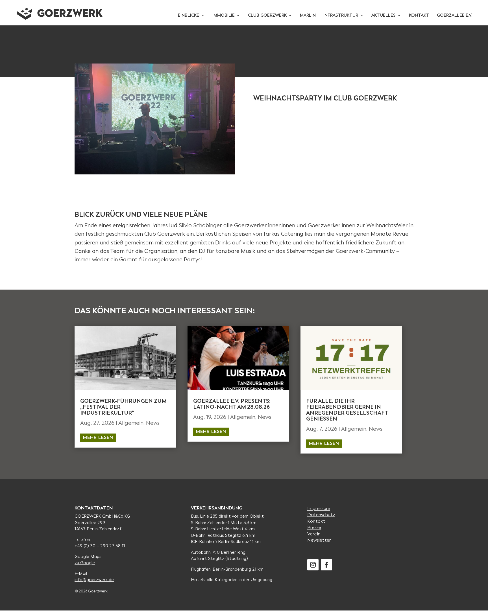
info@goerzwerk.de (94, 580)
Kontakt (419, 15)
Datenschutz (321, 515)
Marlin (308, 15)
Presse (314, 527)
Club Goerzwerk (267, 15)
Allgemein (130, 422)
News (153, 422)
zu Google (85, 563)
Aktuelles (383, 15)
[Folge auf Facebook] (326, 564)
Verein (314, 534)
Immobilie (223, 15)
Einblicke (188, 15)
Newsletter (319, 540)
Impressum (318, 508)
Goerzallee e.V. (454, 15)
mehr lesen (98, 437)
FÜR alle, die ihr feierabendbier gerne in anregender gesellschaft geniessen (347, 409)
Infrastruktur (340, 15)
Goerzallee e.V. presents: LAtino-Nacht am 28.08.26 (232, 403)
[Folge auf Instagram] (313, 564)
